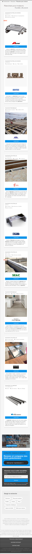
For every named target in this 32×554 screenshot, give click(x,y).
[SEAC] (16, 274)
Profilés (7, 501)
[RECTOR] (16, 42)
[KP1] (16, 233)
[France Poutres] (16, 185)
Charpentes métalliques (10, 505)
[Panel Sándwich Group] (16, 414)
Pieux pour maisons (17, 498)
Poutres (13, 501)
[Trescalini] (16, 367)
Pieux (19, 501)
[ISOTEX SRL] (16, 89)
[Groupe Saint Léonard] (16, 137)
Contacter (16, 46)
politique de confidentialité (21, 483)
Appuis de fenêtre (9, 508)
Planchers (7, 498)
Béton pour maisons (20, 508)
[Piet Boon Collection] (16, 319)
